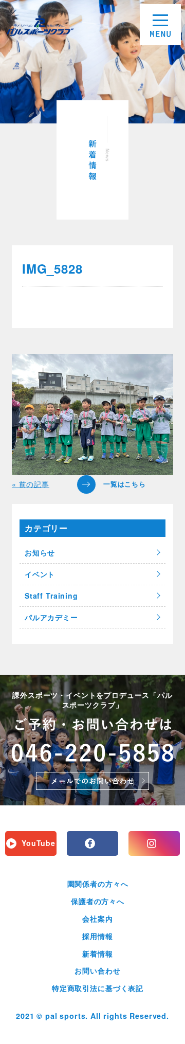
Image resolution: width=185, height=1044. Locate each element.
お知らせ (40, 552)
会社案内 (97, 918)
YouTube (38, 843)
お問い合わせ (97, 970)
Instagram (154, 843)
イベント (40, 574)
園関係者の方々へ (97, 883)
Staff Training (51, 595)
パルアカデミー (51, 617)
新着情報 (97, 953)
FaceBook (92, 843)
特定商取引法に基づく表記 (97, 988)
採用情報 (97, 936)
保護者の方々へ (97, 901)
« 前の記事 (30, 484)
